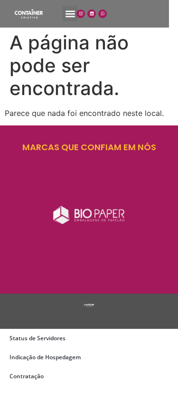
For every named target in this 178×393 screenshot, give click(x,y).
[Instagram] (80, 14)
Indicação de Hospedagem (45, 357)
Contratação (26, 376)
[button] (70, 13)
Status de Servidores (37, 338)
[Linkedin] (91, 14)
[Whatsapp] (102, 14)
